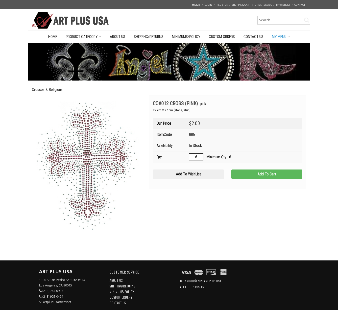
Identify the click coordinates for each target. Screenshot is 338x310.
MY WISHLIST (283, 4)
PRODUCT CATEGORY (81, 36)
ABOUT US (117, 36)
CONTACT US (253, 36)
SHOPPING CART (241, 4)
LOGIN (208, 4)
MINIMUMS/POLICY (186, 36)
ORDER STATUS (263, 4)
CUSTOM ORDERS (222, 36)
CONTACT (299, 4)
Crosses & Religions (47, 89)
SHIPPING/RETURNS (148, 36)
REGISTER (222, 4)
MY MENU (279, 36)
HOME (196, 4)
